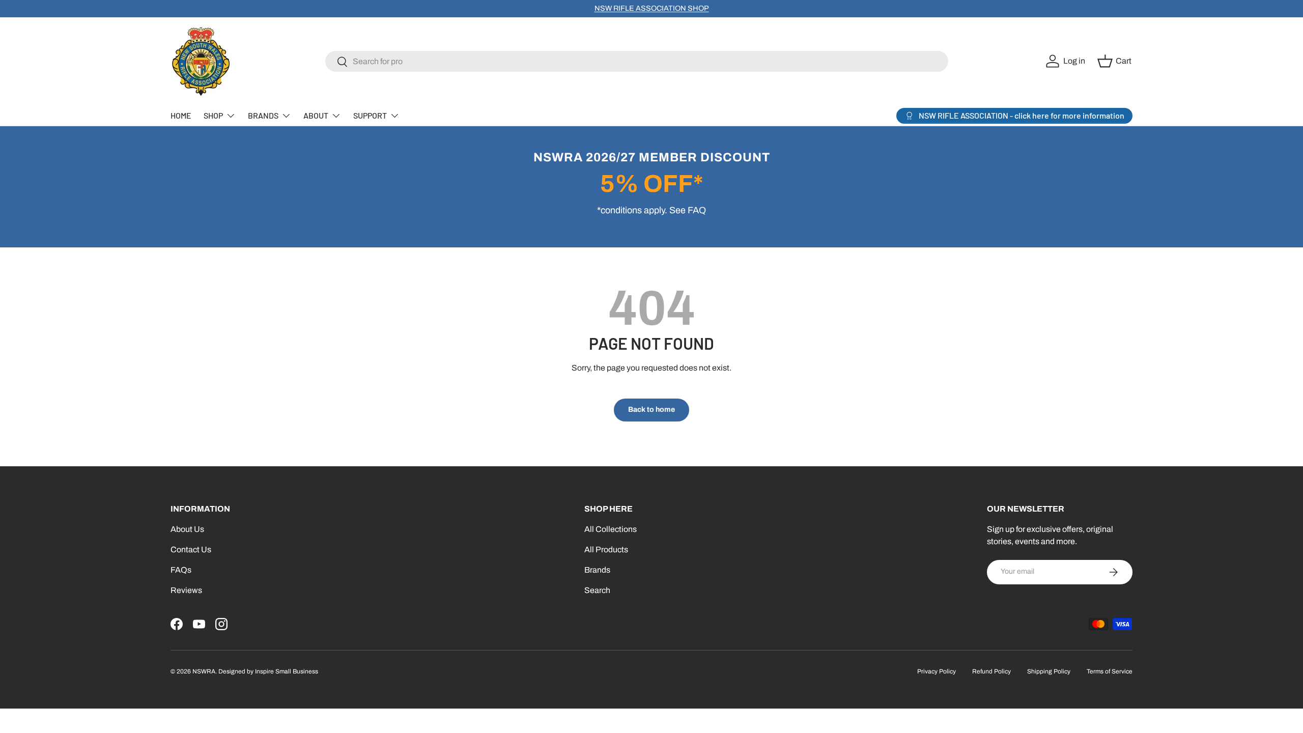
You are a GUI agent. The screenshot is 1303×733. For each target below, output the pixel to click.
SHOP (213, 115)
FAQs (181, 570)
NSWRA (203, 671)
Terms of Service (1109, 671)
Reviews (186, 590)
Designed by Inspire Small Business (268, 671)
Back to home (651, 409)
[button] (1116, 61)
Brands (597, 570)
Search (597, 590)
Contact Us (191, 549)
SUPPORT (370, 115)
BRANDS (263, 115)
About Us (187, 529)
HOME (181, 115)
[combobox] (636, 61)
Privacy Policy (936, 671)
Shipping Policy (1048, 671)
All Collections (610, 529)
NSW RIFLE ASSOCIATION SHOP (651, 8)
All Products (606, 549)
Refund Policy (991, 671)
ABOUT (315, 115)
